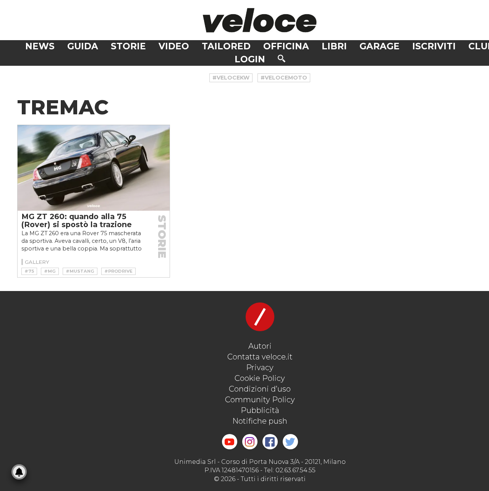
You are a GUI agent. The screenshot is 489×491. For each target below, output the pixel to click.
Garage (379, 46)
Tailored (226, 46)
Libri (334, 46)
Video (174, 46)
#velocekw (230, 77)
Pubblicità (260, 410)
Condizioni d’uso (260, 388)
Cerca (281, 58)
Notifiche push (259, 421)
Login (250, 59)
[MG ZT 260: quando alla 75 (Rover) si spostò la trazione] (94, 168)
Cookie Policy (260, 378)
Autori (260, 346)
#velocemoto (284, 77)
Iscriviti (434, 46)
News (40, 46)
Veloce (259, 20)
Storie (128, 46)
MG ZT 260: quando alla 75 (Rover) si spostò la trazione (76, 220)
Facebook (270, 441)
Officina (286, 46)
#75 (29, 271)
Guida (82, 46)
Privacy (260, 367)
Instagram (249, 441)
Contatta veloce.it (260, 356)
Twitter (290, 441)
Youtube (229, 441)
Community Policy (260, 399)
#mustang (80, 271)
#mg (50, 271)
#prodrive (118, 271)
